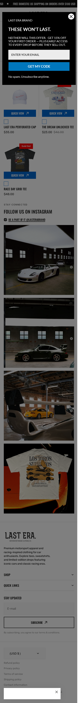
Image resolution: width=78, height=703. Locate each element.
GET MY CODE (38, 70)
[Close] (56, 692)
